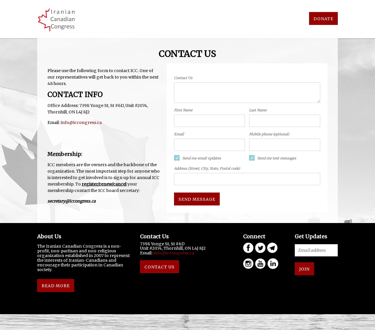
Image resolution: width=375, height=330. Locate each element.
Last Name (258, 110)
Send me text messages (276, 158)
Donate (323, 18)
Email (179, 134)
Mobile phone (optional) (269, 134)
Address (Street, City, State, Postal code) (207, 168)
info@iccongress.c (80, 122)
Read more (56, 285)
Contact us (159, 267)
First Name (183, 110)
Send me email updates (201, 158)
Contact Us (183, 78)
